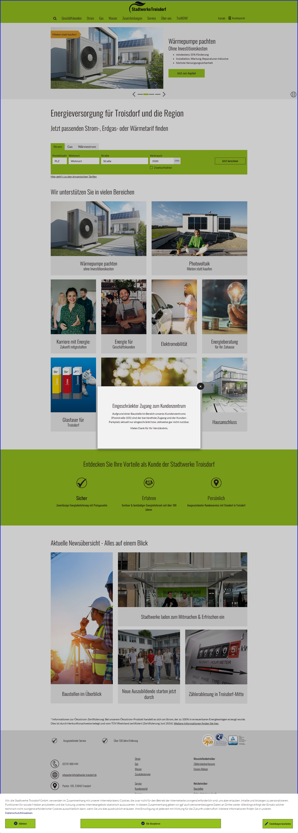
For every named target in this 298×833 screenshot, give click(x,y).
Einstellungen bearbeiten (280, 823)
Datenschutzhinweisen (18, 812)
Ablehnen (23, 823)
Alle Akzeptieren (153, 823)
